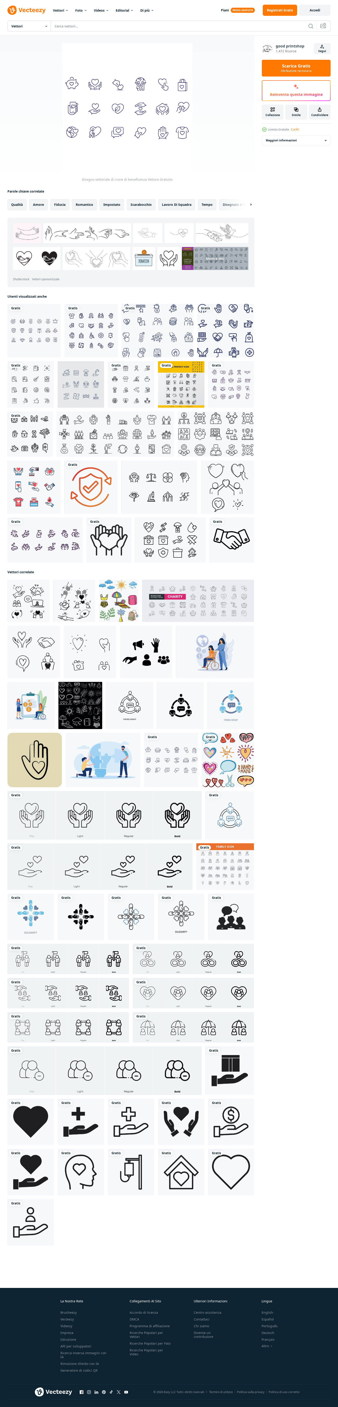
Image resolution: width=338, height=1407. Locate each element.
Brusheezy (68, 1312)
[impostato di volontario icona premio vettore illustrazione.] (146, 652)
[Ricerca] (311, 26)
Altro (265, 1346)
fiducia (60, 204)
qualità (17, 204)
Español (268, 1319)
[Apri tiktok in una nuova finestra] (111, 1392)
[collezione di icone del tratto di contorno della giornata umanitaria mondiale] (170, 540)
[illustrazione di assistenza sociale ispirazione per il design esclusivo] (215, 652)
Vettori (58, 10)
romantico (84, 204)
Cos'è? (295, 129)
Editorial (122, 10)
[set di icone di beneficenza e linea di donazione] (131, 384)
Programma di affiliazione (150, 1326)
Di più (145, 10)
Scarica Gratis (296, 68)
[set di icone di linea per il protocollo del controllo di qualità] (30, 384)
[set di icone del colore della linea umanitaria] (34, 487)
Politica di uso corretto (284, 1392)
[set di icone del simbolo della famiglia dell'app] (225, 866)
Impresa (66, 1332)
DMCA (134, 1319)
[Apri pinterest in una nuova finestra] (104, 1392)
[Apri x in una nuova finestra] (119, 1392)
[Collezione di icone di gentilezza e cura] (30, 434)
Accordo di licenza (144, 1312)
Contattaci (202, 1319)
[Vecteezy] (26, 10)
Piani (225, 10)
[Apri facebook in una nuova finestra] (81, 1392)
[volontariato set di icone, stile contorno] (115, 434)
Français (268, 1339)
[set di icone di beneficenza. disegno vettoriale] (225, 330)
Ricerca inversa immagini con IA (83, 1355)
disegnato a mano (237, 204)
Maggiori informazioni (281, 140)
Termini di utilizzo (221, 1392)
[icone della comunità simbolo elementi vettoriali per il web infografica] (231, 917)
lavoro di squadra (176, 204)
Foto (79, 10)
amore (38, 204)
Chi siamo (201, 1326)
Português (270, 1326)
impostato (111, 204)
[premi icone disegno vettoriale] (34, 330)
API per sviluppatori (75, 1346)
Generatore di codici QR (79, 1370)
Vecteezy (67, 1319)
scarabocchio (141, 204)
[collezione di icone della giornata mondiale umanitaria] (81, 384)
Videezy (66, 1326)
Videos (99, 10)
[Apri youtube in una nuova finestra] (126, 1392)
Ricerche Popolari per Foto (150, 1343)
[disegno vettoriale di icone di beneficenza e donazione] (158, 330)
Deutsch (268, 1332)
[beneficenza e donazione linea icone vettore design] (231, 384)
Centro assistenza (207, 1312)
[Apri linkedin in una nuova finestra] (96, 1392)
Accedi (315, 10)
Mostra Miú (215, 258)
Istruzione (68, 1339)
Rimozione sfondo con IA (79, 1363)
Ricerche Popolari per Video (146, 1352)
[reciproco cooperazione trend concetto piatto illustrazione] (103, 760)
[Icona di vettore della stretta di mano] (231, 540)
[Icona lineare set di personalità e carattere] (159, 487)
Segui (322, 51)
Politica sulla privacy (251, 1392)
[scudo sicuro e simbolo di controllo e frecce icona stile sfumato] (91, 487)
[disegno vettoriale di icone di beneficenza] (171, 760)
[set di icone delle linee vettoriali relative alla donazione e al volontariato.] (181, 384)
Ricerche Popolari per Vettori (146, 1334)
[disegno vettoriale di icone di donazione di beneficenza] (91, 330)
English (267, 1312)
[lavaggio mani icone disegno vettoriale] (45, 540)
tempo (207, 204)
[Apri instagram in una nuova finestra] (89, 1392)
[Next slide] (247, 204)
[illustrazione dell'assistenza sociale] (31, 705)
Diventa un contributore (203, 1334)
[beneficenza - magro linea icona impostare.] (229, 1070)
